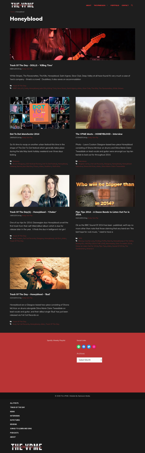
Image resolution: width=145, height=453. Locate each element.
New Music (61, 88)
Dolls (26, 88)
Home (12, 12)
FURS (104, 241)
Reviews (16, 161)
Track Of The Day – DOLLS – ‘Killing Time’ (31, 65)
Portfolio (115, 5)
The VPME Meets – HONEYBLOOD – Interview (99, 134)
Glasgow (107, 164)
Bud (14, 238)
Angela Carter (84, 164)
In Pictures (15, 420)
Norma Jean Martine (25, 166)
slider (79, 88)
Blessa (81, 241)
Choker (19, 238)
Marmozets (110, 243)
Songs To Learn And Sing (21, 428)
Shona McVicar (90, 166)
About (88, 5)
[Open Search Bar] (132, 5)
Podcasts (14, 432)
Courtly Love (89, 241)
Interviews (82, 161)
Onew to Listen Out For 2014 (87, 246)
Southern (47, 166)
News (12, 411)
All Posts (14, 403)
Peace (35, 166)
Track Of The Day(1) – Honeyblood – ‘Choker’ (33, 212)
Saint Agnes (71, 88)
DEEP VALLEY (18, 88)
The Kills (94, 88)
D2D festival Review (34, 164)
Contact (125, 5)
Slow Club (86, 88)
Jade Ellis (42, 88)
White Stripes (118, 88)
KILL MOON (86, 243)
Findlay (98, 241)
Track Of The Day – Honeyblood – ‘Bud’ (30, 294)
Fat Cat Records (97, 164)
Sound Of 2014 (118, 246)
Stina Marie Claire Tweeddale (113, 166)
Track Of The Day (19, 86)
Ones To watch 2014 (123, 243)
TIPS (80, 238)
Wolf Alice (56, 166)
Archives (81, 353)
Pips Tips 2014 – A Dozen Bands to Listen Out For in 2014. (103, 213)
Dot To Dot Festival (49, 164)
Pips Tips (102, 246)
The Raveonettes (105, 88)
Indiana (13, 166)
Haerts (109, 241)
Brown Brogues (19, 164)
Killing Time (51, 88)
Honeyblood (34, 88)
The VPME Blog (99, 5)
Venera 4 (90, 249)
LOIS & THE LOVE (98, 243)
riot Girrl (58, 238)
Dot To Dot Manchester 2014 (24, 134)
